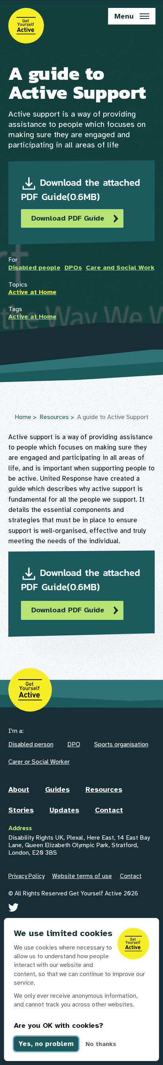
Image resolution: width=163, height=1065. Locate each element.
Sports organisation (121, 744)
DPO (73, 744)
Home (23, 417)
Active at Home (32, 292)
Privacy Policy (26, 876)
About (18, 789)
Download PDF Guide (67, 218)
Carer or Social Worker (39, 762)
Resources (54, 417)
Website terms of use (82, 876)
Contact (109, 810)
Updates (64, 810)
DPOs (73, 268)
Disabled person (30, 744)
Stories (21, 810)
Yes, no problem (46, 1044)
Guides (57, 789)
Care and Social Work (120, 268)
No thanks (100, 1044)
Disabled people (34, 268)
